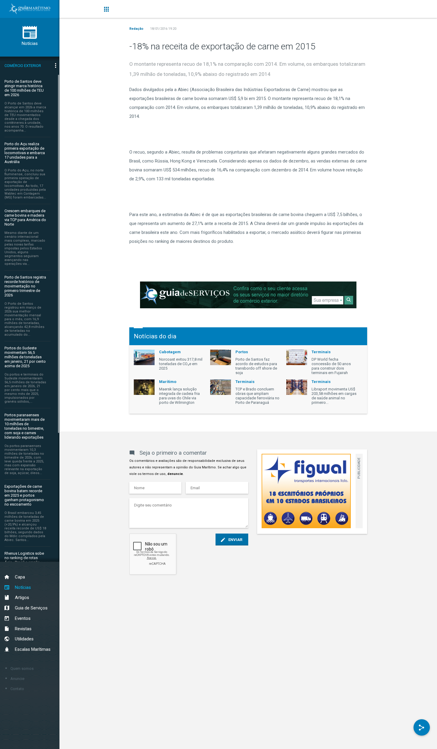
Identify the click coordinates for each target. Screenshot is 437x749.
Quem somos (22, 668)
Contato (17, 689)
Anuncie (17, 678)
